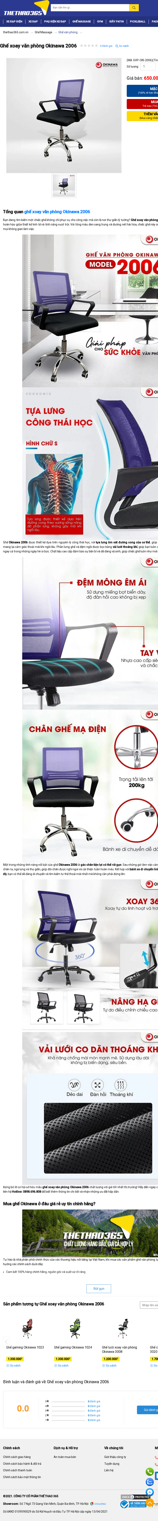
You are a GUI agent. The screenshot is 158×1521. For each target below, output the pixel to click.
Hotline (150, 1472)
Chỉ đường (100, 1504)
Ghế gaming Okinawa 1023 (25, 1347)
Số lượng (132, 66)
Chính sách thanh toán (17, 1470)
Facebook (150, 1492)
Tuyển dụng (111, 1463)
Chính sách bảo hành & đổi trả (22, 1463)
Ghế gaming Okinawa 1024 (73, 1347)
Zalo (150, 1482)
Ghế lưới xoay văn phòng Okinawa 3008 (119, 1349)
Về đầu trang (150, 1502)
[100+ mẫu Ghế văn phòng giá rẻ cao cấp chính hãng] (26, 7)
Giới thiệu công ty (115, 1457)
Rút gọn (98, 1289)
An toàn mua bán (65, 1457)
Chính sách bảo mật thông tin (22, 1477)
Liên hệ (108, 1470)
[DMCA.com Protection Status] (135, 1496)
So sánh (123, 45)
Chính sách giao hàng (17, 1457)
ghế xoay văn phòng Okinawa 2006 (57, 211)
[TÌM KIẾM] (134, 7)
